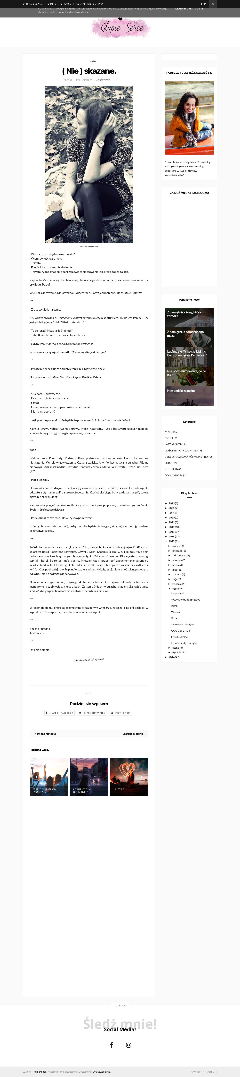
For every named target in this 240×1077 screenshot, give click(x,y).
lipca (174, 569)
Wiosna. (175, 611)
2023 (172, 503)
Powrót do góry (203, 1072)
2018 (172, 526)
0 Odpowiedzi (103, 80)
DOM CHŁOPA (174, 475)
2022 (172, 507)
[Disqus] (89, 852)
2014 (172, 657)
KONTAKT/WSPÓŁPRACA (89, 4)
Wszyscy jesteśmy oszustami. (45, 791)
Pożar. (174, 618)
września (177, 560)
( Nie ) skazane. (179, 636)
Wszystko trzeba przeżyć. (185, 599)
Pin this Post (123, 713)
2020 (172, 517)
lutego (175, 647)
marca (175, 588)
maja (174, 579)
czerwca (176, 574)
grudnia (176, 545)
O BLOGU (66, 4)
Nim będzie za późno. (181, 390)
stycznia (176, 652)
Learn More (183, 8)
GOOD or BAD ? (180, 630)
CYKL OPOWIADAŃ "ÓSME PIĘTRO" (187, 456)
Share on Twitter (94, 713)
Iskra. (174, 605)
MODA (169, 438)
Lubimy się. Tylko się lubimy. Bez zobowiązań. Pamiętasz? (187, 353)
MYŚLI (93, 61)
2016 (172, 536)
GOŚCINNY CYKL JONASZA (181, 450)
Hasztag (118, 789)
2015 (172, 541)
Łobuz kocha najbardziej (82, 791)
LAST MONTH (173, 444)
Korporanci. (177, 593)
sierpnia (176, 564)
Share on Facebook (61, 713)
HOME (169, 462)
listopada (177, 550)
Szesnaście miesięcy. (182, 624)
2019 (172, 522)
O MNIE (52, 4)
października (179, 555)
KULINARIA (172, 469)
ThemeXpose (39, 1071)
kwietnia (177, 583)
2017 (172, 531)
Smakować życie (101, 1071)
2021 (172, 512)
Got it (199, 8)
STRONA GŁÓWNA (33, 4)
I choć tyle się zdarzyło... (184, 643)
